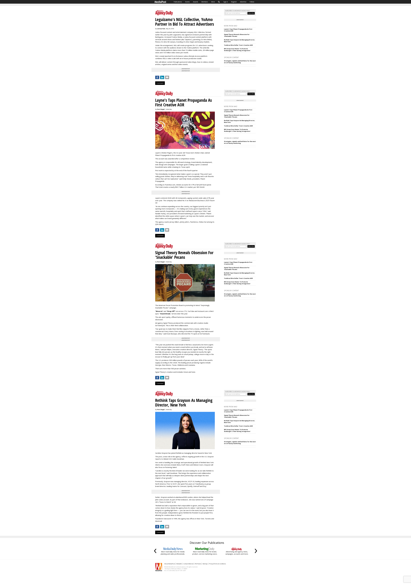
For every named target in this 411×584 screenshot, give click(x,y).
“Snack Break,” (165, 314)
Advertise (243, 2)
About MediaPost (169, 564)
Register (234, 2)
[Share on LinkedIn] (162, 77)
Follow (252, 2)
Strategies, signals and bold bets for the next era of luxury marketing (240, 62)
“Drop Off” (171, 311)
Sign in (225, 2)
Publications (178, 2)
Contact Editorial (188, 564)
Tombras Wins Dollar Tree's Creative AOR (238, 45)
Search (219, 2)
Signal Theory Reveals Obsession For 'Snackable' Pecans (236, 35)
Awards (195, 2)
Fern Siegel (161, 109)
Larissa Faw (161, 29)
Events (187, 2)
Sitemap (205, 564)
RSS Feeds (198, 564)
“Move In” (159, 311)
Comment (160, 83)
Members (204, 2)
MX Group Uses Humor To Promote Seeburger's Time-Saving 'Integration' (237, 49)
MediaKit (179, 564)
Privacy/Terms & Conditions (217, 564)
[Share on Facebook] (157, 77)
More (213, 2)
